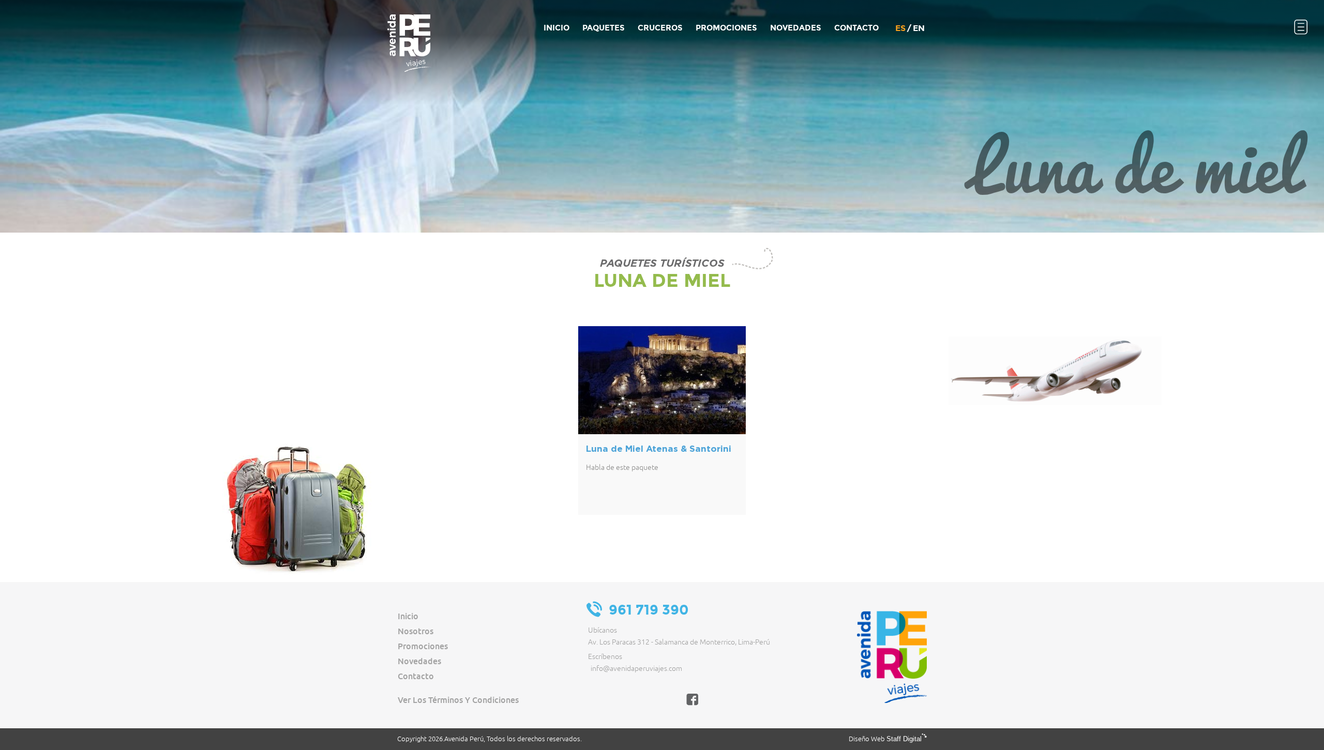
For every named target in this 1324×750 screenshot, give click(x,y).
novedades (795, 28)
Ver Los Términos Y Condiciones (458, 700)
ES (900, 28)
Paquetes (603, 28)
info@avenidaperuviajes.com (636, 668)
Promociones (726, 28)
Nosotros (415, 631)
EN (919, 28)
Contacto (856, 28)
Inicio (556, 28)
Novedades (419, 661)
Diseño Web (885, 739)
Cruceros (660, 28)
